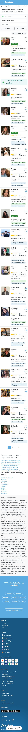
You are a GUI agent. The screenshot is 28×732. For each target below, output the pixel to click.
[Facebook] (2, 719)
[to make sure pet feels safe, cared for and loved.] (14, 217)
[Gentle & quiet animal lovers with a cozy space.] (14, 115)
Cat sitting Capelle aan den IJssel (9, 467)
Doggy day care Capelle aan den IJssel (11, 462)
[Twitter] (6, 719)
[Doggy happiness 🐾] (14, 396)
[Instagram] (9, 719)
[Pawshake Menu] (2, 2)
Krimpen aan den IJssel (7, 477)
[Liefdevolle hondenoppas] (14, 255)
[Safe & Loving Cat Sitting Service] (14, 96)
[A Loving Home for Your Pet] (14, 414)
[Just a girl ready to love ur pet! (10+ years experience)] (14, 197)
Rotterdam (3, 479)
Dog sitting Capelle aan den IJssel (9, 465)
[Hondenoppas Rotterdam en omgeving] (14, 177)
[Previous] (6, 447)
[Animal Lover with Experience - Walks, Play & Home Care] (14, 357)
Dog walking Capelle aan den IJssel (10, 464)
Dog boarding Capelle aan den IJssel (10, 460)
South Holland (4, 484)
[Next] (21, 447)
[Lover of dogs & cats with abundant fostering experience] (14, 377)
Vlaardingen (4, 493)
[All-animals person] (14, 434)
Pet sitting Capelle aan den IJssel (9, 469)
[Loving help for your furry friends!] (14, 156)
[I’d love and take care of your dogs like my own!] (14, 275)
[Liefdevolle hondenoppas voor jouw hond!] (14, 67)
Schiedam (3, 486)
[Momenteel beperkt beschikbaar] (14, 316)
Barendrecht (4, 483)
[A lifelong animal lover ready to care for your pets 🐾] (14, 135)
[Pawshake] (8, 2)
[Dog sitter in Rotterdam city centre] (14, 337)
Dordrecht (3, 490)
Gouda (2, 488)
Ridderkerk (4, 481)
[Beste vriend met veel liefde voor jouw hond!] (14, 237)
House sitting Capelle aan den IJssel (10, 471)
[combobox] (14, 16)
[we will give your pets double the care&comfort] (14, 46)
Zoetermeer (4, 491)
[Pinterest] (12, 719)
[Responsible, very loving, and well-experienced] (14, 295)
